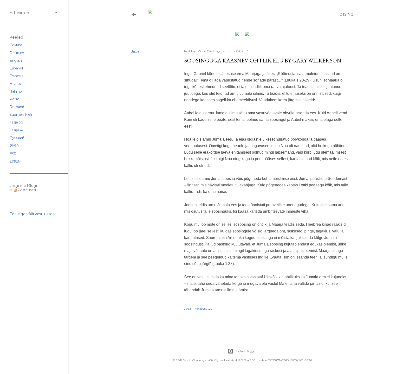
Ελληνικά (16, 130)
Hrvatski (16, 84)
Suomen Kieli (21, 114)
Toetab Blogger (246, 351)
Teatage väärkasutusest (33, 214)
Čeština (16, 45)
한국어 (15, 145)
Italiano (16, 91)
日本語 (15, 161)
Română (17, 107)
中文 (13, 153)
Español (16, 68)
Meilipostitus (203, 308)
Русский (17, 138)
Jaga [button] (135, 51)
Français (16, 76)
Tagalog (16, 122)
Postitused (26, 190)
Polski (15, 99)
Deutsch (17, 53)
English (16, 60)
